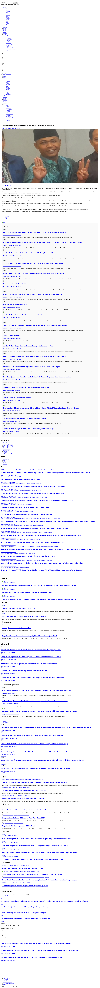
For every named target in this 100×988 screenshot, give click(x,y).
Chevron (8, 8)
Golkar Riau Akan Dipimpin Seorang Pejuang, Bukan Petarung (24, 790)
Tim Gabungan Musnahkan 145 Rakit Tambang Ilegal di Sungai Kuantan (26, 514)
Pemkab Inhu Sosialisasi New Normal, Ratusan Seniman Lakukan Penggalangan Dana (31, 650)
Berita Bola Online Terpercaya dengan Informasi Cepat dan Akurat (25, 810)
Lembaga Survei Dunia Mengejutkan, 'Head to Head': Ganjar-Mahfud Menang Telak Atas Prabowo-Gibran (41, 408)
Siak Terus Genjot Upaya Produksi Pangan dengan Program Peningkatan (26, 907)
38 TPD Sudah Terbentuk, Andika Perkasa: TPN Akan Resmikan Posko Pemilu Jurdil (33, 263)
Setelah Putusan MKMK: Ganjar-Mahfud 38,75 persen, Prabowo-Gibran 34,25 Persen (33, 273)
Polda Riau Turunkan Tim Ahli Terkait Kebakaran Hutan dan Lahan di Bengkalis (20, 57)
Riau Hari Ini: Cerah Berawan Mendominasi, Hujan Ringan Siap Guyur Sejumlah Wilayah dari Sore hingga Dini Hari (42, 760)
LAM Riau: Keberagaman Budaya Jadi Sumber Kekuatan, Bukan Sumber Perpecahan (32, 859)
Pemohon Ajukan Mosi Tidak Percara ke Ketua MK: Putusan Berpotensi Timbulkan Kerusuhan (37, 377)
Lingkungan (6, 30)
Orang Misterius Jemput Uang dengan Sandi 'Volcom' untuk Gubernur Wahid (28, 556)
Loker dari (4, 895)
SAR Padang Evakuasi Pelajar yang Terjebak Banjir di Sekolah (24, 616)
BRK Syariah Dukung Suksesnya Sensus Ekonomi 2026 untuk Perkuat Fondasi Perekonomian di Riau (36, 943)
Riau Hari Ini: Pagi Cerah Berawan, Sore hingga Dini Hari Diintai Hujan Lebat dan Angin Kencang (35, 768)
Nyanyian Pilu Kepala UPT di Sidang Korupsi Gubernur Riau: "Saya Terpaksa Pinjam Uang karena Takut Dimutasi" (42, 570)
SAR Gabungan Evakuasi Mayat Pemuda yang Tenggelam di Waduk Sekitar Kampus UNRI (33, 493)
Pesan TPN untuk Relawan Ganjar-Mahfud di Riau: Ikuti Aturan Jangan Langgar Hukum (34, 356)
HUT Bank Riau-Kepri (8, 446)
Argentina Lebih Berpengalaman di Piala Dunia (18, 826)
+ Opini (7, 35)
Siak (7, 22)
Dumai (7, 23)
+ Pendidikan (9, 39)
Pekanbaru (8, 24)
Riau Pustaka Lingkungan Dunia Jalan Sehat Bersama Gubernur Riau (25, 918)
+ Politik (8, 41)
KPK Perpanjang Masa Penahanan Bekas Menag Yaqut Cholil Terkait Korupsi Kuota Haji (32, 542)
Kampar (7, 17)
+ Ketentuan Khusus (10, 47)
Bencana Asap (6, 450)
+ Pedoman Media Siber (11, 49)
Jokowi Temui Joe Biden (11, 335)
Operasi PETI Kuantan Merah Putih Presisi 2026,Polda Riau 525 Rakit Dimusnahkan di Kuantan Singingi (26, 61)
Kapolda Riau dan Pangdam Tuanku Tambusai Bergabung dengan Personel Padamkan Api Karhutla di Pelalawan (27, 58)
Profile (4, 28)
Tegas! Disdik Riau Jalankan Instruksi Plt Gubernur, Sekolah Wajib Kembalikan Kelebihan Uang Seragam (39, 880)
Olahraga (5, 33)
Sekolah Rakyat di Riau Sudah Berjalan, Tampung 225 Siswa (23, 868)
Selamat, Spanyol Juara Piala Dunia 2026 (16, 628)
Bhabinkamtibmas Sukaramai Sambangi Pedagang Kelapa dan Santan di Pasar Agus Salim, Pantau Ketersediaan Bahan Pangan (45, 472)
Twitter (4, 461)
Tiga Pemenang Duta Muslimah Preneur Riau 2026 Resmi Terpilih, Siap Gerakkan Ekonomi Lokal (36, 690)
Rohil (7, 21)
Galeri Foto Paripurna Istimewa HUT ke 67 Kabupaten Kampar (23, 912)
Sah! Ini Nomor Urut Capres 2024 (15, 304)
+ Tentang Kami (9, 44)
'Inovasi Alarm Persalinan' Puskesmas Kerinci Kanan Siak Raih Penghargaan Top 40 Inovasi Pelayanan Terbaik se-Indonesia (44, 901)
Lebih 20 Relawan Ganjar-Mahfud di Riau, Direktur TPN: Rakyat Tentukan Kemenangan (34, 232)
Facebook (5, 462)
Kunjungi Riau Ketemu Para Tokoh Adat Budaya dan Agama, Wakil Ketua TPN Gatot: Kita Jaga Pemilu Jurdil (42, 242)
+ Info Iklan (8, 46)
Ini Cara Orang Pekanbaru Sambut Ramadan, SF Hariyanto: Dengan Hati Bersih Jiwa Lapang (35, 701)
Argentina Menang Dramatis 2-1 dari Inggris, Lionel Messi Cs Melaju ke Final (29, 636)
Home (4, 76)
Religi (4, 29)
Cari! (28, 894)
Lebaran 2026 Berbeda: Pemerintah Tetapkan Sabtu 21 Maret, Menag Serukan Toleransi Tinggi (34, 744)
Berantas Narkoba (7, 447)
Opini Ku (5, 451)
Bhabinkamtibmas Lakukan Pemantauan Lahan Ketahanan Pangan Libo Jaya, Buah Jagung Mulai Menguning (39, 950)
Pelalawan (8, 11)
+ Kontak (8, 50)
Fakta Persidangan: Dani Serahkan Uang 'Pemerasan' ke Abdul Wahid (25, 507)
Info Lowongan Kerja (8, 444)
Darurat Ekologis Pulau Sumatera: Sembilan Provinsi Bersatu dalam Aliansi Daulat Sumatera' (34, 752)
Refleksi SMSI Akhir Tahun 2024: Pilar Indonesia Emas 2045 (23, 798)
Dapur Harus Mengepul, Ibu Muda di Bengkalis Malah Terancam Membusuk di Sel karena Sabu (34, 528)
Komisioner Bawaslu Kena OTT (14, 284)
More (4, 104)
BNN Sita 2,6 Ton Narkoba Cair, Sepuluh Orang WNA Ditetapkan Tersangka (20, 56)
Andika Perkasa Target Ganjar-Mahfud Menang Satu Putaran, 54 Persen (28, 346)
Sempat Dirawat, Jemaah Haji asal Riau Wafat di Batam (20, 479)
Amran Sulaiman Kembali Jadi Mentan (17, 398)
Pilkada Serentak (6, 449)
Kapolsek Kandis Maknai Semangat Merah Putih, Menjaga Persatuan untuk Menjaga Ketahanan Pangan (39, 585)
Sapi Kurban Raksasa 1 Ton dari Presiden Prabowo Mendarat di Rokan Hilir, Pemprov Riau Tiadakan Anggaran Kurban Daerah (46, 727)
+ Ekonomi (8, 43)
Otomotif (5, 27)
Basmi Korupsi (6, 442)
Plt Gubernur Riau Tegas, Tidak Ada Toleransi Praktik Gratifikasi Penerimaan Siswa (32, 874)
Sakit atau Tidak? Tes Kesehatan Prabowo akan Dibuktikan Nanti (26, 387)
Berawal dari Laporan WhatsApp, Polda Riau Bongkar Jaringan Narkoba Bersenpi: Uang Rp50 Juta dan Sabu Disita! (42, 535)
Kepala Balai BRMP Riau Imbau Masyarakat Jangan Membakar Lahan (27, 592)
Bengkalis (8, 15)
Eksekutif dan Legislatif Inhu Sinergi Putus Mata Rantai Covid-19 (24, 671)
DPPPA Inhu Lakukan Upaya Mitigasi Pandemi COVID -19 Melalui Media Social (29, 664)
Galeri (2, 898)
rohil (6, 218)
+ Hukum (8, 40)
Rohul (7, 19)
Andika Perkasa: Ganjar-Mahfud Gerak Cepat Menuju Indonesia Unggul (28, 429)
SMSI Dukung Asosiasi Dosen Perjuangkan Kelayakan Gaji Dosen (25, 886)
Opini (4, 32)
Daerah (4, 77)
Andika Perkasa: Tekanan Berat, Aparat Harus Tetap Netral (24, 315)
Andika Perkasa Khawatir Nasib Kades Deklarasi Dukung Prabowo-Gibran (29, 253)
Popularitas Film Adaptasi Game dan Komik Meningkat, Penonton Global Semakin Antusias (34, 782)
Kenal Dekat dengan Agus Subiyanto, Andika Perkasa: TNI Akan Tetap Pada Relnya (32, 294)
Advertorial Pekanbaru (8, 445)
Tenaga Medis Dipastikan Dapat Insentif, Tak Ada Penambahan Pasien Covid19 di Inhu (31, 657)
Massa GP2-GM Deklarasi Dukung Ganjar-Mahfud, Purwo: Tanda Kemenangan (31, 367)
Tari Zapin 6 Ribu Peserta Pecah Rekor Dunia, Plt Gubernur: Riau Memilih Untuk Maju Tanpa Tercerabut (39, 711)
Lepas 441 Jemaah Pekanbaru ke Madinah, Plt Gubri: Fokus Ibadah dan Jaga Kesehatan (32, 735)
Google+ (5, 464)
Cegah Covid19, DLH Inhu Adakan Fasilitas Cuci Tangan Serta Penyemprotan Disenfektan (32, 677)
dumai (6, 217)
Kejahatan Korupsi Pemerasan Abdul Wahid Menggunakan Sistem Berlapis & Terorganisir (33, 486)
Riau (7, 10)
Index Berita (6, 459)
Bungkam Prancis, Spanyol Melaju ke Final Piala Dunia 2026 (23, 818)
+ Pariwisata (8, 38)
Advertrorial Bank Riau (8, 453)
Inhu (7, 16)
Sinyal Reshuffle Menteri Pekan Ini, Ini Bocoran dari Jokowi (24, 418)
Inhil (7, 12)
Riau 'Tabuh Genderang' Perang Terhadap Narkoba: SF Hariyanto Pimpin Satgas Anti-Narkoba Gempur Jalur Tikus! (42, 563)
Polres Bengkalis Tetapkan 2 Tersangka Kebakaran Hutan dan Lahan (18, 59)
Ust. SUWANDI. (7, 185)
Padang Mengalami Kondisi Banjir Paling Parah (19, 608)
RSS (4, 460)
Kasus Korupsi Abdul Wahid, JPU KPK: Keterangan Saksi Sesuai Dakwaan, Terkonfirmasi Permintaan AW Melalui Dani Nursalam (47, 549)
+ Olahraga (8, 36)
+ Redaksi (8, 45)
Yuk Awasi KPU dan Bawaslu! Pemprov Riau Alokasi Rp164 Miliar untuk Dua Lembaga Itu (35, 325)
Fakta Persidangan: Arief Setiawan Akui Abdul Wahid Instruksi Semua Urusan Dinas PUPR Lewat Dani (37, 500)
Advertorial (5, 26)
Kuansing (8, 18)
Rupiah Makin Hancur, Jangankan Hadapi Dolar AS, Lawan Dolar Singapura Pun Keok (31, 957)
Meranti (7, 13)
